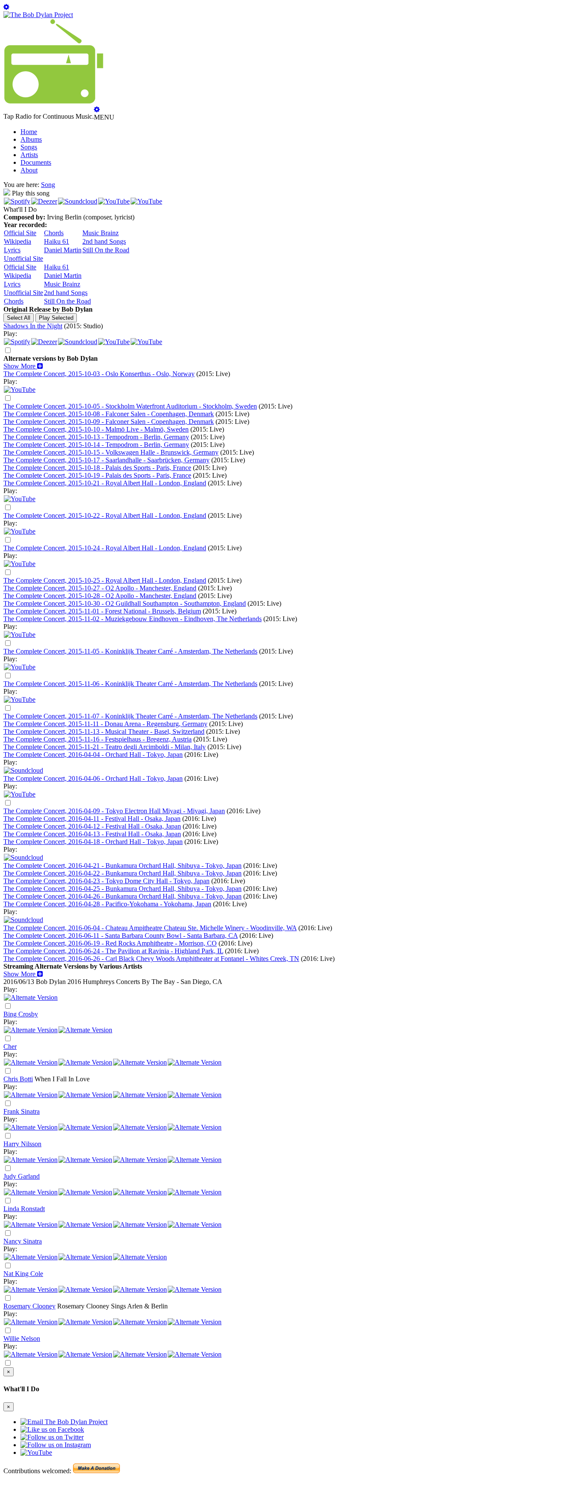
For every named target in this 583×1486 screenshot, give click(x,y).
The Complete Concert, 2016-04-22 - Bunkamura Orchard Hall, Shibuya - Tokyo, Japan (122, 873)
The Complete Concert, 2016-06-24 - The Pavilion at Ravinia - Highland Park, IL (113, 951)
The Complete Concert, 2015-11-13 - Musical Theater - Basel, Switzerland (103, 731)
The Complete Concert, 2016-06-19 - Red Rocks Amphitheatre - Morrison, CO (110, 943)
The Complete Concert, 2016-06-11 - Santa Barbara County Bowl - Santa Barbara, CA (120, 935)
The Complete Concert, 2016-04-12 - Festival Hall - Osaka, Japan (92, 826)
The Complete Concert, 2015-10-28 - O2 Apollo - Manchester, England (99, 595)
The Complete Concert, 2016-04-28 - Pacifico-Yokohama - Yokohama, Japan (107, 904)
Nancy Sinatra (22, 1241)
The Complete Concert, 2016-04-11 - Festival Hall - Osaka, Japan (92, 818)
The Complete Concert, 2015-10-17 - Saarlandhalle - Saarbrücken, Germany (106, 460)
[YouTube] (114, 201)
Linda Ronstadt (24, 1208)
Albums (31, 139)
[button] (23, 366)
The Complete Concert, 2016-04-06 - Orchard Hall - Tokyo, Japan (93, 778)
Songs (28, 147)
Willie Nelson (21, 1338)
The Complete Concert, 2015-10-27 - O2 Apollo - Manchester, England (99, 588)
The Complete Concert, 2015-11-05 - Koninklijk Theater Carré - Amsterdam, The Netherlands (130, 651)
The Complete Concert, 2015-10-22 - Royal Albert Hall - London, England (104, 515)
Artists (29, 154)
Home (28, 131)
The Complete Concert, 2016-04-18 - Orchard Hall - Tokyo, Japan (93, 841)
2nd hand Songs (104, 241)
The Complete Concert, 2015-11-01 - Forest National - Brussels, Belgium (102, 611)
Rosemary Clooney (29, 1306)
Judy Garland (21, 1176)
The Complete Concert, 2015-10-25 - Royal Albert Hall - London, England (104, 580)
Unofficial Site (23, 258)
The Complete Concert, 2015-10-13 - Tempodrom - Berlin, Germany (96, 437)
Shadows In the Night (32, 326)
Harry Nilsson (22, 1143)
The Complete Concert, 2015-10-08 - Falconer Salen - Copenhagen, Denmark (108, 413)
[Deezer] (44, 201)
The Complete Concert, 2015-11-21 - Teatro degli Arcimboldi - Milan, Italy (104, 746)
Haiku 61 (56, 241)
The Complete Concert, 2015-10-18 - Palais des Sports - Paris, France (97, 467)
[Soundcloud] (77, 201)
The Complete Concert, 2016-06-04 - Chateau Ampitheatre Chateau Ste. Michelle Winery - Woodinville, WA (150, 927)
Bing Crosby (20, 1014)
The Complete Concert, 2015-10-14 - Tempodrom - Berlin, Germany (96, 444)
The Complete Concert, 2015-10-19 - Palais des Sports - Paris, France (97, 475)
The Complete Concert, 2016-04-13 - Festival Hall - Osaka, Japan (92, 834)
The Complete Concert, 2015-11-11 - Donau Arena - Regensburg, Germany (105, 723)
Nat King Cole (23, 1273)
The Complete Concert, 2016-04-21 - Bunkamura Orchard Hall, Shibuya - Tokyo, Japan (122, 865)
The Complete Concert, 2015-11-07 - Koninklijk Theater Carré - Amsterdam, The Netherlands (130, 716)
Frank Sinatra (21, 1111)
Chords (54, 232)
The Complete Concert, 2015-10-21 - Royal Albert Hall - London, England (104, 483)
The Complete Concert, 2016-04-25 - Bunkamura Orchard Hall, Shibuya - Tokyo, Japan (122, 888)
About (29, 170)
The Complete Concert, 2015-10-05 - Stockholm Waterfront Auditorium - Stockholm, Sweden (130, 406)
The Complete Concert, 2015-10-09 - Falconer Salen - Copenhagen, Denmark (108, 421)
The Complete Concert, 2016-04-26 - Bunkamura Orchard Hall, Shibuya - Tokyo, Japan (122, 896)
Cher (10, 1046)
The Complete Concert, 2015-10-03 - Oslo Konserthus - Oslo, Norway (99, 373)
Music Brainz (100, 232)
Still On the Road (105, 250)
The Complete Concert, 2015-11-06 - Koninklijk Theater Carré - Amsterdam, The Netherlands (130, 683)
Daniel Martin (63, 250)
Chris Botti (18, 1079)
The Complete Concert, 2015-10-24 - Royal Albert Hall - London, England (104, 548)
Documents (35, 162)
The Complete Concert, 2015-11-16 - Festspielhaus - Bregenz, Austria (97, 739)
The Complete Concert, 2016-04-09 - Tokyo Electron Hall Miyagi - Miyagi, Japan (114, 811)
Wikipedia (17, 241)
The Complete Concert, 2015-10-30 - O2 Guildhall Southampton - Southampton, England (124, 603)
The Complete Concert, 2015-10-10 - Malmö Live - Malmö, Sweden (96, 429)
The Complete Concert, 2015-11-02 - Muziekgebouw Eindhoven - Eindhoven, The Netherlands (132, 618)
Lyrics (12, 250)
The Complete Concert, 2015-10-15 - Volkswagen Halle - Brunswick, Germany (111, 452)
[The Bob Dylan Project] (38, 14)
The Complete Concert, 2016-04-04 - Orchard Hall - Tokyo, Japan (93, 754)
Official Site (20, 232)
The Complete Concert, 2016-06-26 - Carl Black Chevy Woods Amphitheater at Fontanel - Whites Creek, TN (151, 958)
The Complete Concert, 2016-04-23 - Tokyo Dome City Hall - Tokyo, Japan (106, 881)
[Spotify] (17, 201)
